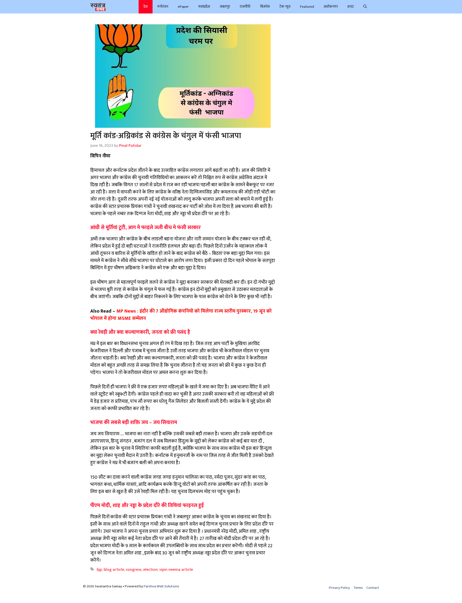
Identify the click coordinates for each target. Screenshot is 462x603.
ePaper (183, 7)
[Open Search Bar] (365, 6)
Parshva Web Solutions (161, 586)
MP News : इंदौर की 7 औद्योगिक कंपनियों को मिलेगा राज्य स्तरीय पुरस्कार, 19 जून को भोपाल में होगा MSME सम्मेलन (181, 314)
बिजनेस (265, 7)
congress (133, 569)
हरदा (350, 7)
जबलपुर (225, 7)
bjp (99, 569)
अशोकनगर (331, 7)
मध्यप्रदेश (204, 7)
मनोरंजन (162, 7)
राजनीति (245, 7)
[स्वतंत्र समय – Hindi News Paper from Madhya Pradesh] (98, 6)
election (150, 569)
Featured (307, 7)
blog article (114, 569)
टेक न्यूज (284, 7)
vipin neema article (176, 569)
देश (145, 7)
